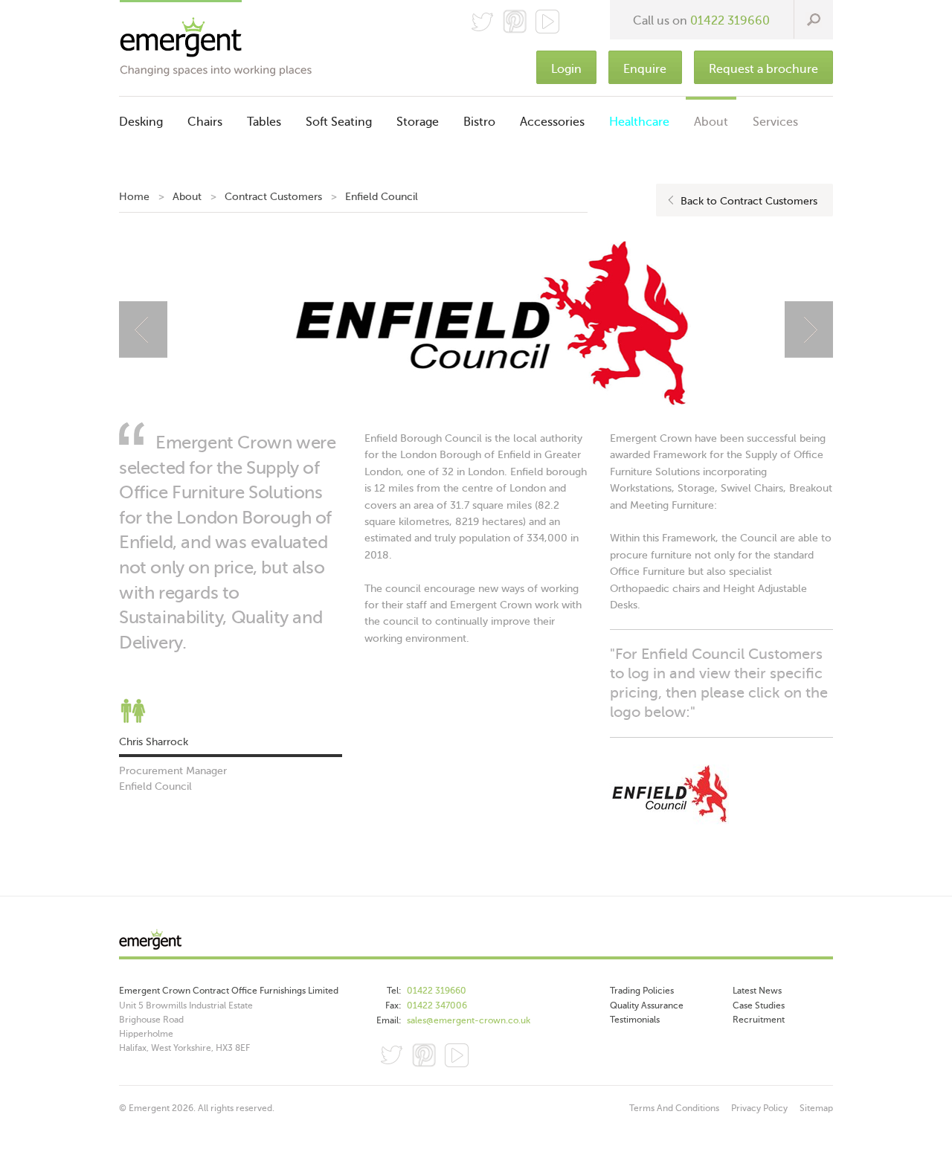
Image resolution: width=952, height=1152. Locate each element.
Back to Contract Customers (749, 201)
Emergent (476, 943)
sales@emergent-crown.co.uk (468, 1020)
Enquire (644, 69)
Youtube (457, 1055)
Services (775, 122)
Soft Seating (339, 122)
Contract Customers (273, 196)
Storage (417, 122)
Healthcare (639, 122)
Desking (141, 122)
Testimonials (635, 1019)
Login (566, 69)
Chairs (204, 122)
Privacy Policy (759, 1108)
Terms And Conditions (674, 1108)
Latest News (757, 990)
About (711, 122)
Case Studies (759, 1005)
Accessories (552, 122)
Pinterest (515, 21)
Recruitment (759, 1019)
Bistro (479, 122)
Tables (264, 122)
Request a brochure (763, 69)
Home (134, 196)
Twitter (482, 21)
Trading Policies (642, 990)
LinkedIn (489, 1055)
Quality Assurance (647, 1005)
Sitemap (816, 1108)
